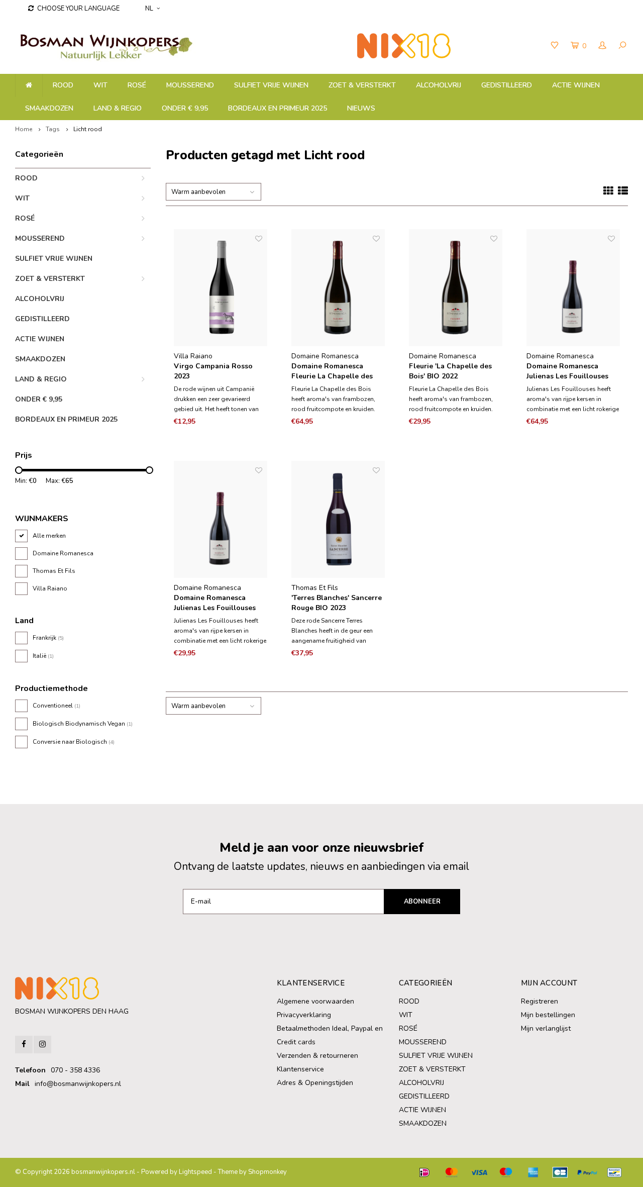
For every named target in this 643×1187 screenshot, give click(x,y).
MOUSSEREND (190, 85)
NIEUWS (361, 108)
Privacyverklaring (304, 1015)
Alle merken (49, 536)
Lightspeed (195, 1171)
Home (23, 129)
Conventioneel (56, 706)
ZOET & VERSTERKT (362, 85)
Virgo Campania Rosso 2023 (213, 371)
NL (149, 8)
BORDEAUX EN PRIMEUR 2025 (277, 108)
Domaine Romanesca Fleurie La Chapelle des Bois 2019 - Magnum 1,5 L (334, 371)
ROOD (63, 85)
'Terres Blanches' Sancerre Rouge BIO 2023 (336, 603)
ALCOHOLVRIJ (438, 85)
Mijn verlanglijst (546, 1028)
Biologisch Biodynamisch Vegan (83, 724)
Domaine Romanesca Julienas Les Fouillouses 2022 (215, 603)
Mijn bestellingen (548, 1015)
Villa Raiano (50, 588)
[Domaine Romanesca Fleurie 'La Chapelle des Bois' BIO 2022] (455, 287)
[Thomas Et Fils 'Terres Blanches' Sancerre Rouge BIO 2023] (338, 519)
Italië (43, 656)
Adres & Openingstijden (315, 1082)
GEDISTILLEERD (506, 85)
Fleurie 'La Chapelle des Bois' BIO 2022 (450, 371)
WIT (100, 85)
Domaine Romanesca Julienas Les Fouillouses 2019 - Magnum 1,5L (567, 371)
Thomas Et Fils (54, 571)
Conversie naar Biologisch (74, 742)
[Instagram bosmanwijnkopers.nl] (42, 1044)
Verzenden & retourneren (317, 1055)
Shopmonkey (267, 1171)
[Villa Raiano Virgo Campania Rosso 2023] (220, 287)
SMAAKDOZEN (49, 108)
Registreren (539, 1001)
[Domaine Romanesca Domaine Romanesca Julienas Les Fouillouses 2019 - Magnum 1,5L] (573, 287)
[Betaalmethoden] (424, 1172)
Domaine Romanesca (63, 553)
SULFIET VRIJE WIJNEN (271, 85)
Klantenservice (300, 1069)
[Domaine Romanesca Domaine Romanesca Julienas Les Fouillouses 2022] (220, 519)
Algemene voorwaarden (315, 1001)
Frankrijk (48, 638)
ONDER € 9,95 (185, 108)
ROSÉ (137, 85)
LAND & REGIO (117, 108)
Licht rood (87, 129)
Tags (53, 129)
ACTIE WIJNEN (576, 85)
